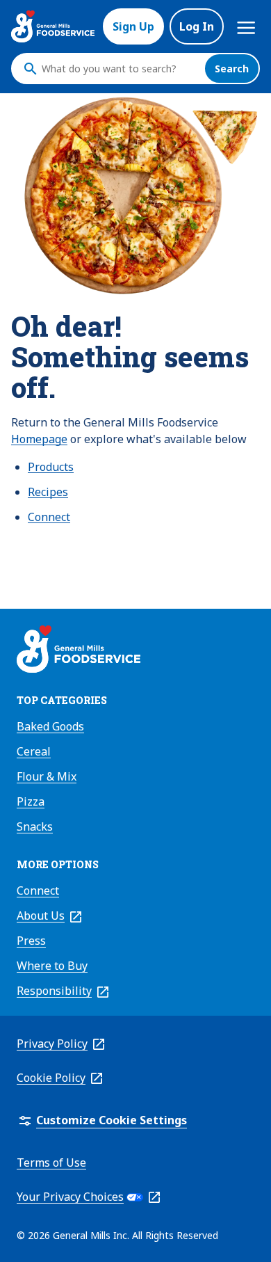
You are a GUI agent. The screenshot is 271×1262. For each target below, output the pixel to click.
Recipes (48, 492)
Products (51, 466)
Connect (49, 517)
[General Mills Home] (78, 651)
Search (232, 68)
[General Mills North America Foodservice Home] (53, 26)
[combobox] (119, 69)
